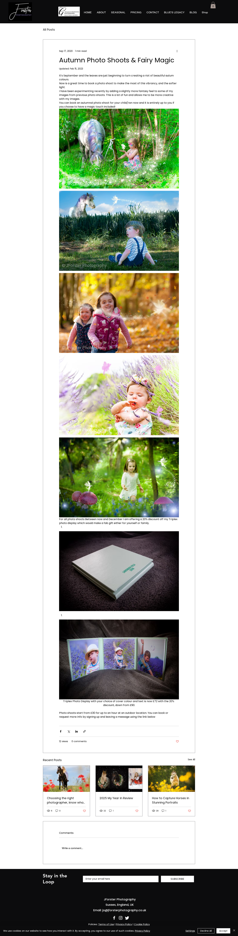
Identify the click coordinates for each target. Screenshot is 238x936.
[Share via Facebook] (60, 731)
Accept (223, 930)
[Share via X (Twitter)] (68, 731)
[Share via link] (84, 731)
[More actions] (177, 51)
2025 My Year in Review (116, 798)
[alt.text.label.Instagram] (120, 917)
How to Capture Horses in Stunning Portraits (170, 800)
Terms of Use (106, 924)
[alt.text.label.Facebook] (114, 917)
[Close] (234, 930)
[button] (213, 5)
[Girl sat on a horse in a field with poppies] (66, 779)
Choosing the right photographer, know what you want (66, 800)
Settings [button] (190, 930)
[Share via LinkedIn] (76, 731)
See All (191, 759)
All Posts (49, 29)
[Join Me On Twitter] (127, 917)
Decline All (206, 930)
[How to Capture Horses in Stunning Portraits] (171, 779)
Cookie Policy (142, 924)
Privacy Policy (124, 924)
